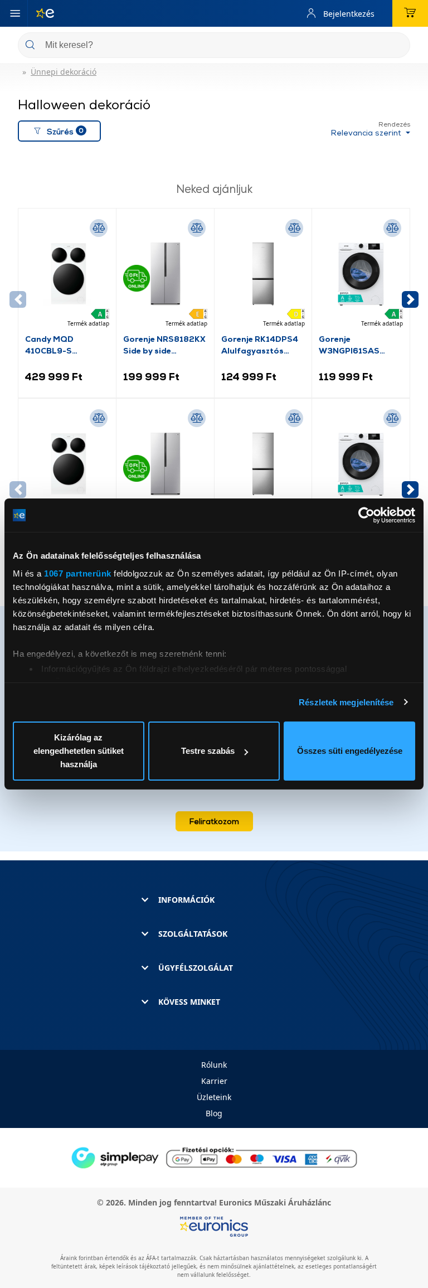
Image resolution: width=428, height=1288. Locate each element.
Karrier (214, 1081)
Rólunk (214, 1064)
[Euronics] (40, 13)
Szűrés (65, 130)
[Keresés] (397, 46)
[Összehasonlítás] (99, 228)
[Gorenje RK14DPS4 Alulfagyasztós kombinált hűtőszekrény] (263, 273)
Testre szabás (208, 751)
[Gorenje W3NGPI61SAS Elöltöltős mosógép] (361, 273)
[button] (410, 299)
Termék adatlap (88, 323)
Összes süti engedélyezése (349, 751)
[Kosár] (410, 13)
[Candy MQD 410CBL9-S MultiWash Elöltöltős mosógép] (67, 273)
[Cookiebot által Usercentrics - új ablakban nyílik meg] (366, 515)
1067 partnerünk (77, 573)
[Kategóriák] (15, 13)
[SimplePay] (214, 1156)
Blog (214, 1113)
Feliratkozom (214, 821)
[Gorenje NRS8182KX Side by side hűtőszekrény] (165, 273)
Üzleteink (214, 1097)
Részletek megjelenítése (346, 702)
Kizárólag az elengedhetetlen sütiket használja (78, 751)
